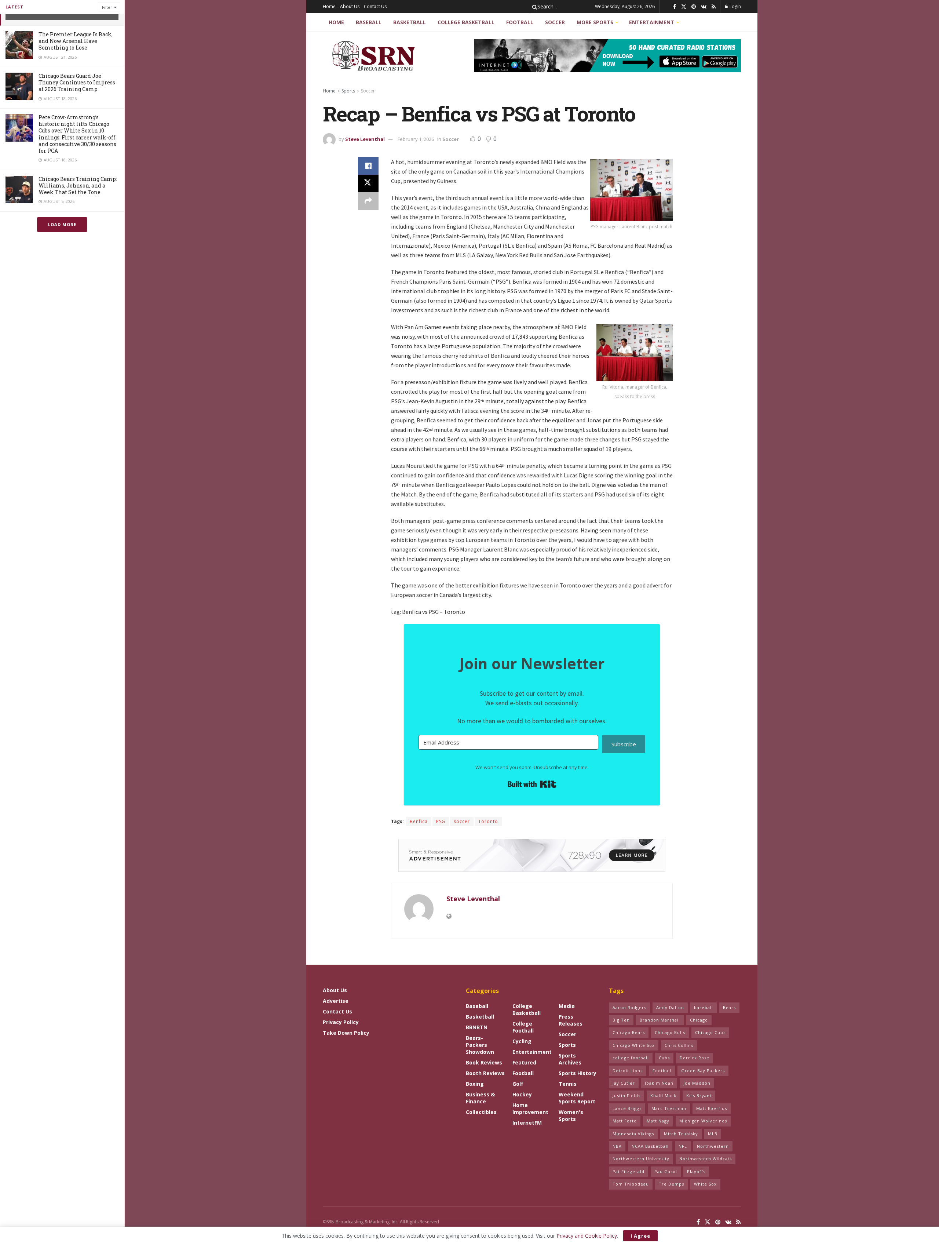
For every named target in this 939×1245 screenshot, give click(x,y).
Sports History (577, 1073)
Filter (107, 7)
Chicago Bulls (670, 1032)
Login (734, 6)
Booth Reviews (485, 1073)
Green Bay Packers (703, 1070)
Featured (524, 1062)
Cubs (664, 1057)
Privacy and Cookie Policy (586, 1235)
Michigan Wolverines (703, 1121)
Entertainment (651, 22)
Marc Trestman (668, 1108)
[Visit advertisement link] (607, 55)
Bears (729, 1007)
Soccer (555, 22)
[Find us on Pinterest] (693, 7)
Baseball (368, 22)
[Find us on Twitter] (683, 7)
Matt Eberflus (711, 1108)
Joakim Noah (659, 1083)
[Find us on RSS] (714, 7)
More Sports (595, 22)
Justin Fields (626, 1095)
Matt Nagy (658, 1121)
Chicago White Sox (634, 1045)
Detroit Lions (628, 1070)
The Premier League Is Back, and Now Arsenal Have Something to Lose (76, 41)
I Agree (640, 1236)
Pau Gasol (665, 1171)
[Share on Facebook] (368, 166)
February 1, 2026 (416, 139)
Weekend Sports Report (577, 1098)
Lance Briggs (627, 1108)
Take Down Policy (346, 1032)
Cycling (521, 1041)
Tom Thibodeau (631, 1184)
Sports (348, 91)
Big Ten (621, 1020)
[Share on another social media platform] (368, 201)
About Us (349, 6)
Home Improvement (530, 1108)
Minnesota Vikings (633, 1133)
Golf (517, 1083)
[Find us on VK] (703, 7)
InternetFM (527, 1122)
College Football (523, 1027)
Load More (62, 224)
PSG (440, 821)
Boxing (475, 1083)
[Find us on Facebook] (674, 7)
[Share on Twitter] (368, 183)
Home (329, 6)
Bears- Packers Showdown (480, 1044)
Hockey (522, 1094)
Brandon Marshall (660, 1020)
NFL (683, 1146)
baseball (703, 1007)
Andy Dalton (670, 1007)
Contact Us (375, 6)
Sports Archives (570, 1059)
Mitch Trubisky (681, 1133)
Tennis (568, 1083)
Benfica (419, 821)
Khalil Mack (663, 1095)
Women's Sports (571, 1115)
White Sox (705, 1184)
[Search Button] (533, 6)
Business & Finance (480, 1098)
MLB (712, 1133)
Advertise (335, 1000)
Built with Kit (532, 784)
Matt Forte (625, 1121)
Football (519, 22)
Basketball (409, 22)
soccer (462, 821)
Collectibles (481, 1112)
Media (567, 1005)
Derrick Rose (694, 1057)
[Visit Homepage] (375, 56)
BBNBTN (476, 1027)
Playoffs (696, 1171)
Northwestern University (641, 1158)
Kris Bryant (699, 1095)
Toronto (488, 821)
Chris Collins (679, 1045)
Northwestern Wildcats (705, 1158)
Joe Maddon (696, 1083)
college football (631, 1057)
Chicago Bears (629, 1032)
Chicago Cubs (710, 1032)
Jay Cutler (624, 1083)
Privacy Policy (341, 1022)
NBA (617, 1146)
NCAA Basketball (650, 1146)
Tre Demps (671, 1184)
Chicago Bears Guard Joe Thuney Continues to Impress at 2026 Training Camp (77, 82)
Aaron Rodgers (629, 1007)
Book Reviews (484, 1062)
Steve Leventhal (365, 139)
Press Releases (570, 1020)
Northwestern (713, 1146)
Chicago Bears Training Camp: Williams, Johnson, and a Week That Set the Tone (78, 185)
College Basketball (466, 22)
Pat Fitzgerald (628, 1171)
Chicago (699, 1020)
